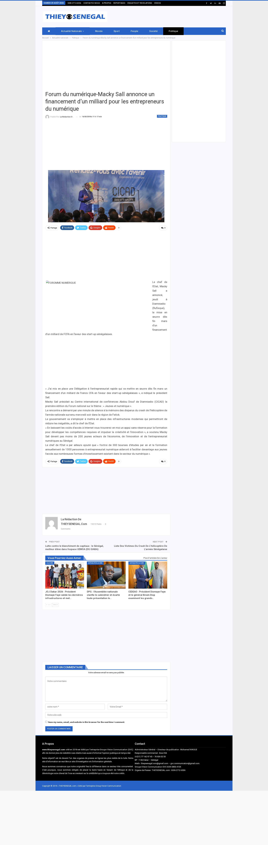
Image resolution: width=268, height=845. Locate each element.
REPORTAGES (119, 3)
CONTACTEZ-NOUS (91, 3)
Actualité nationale (71, 31)
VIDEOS (157, 3)
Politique (173, 31)
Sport (117, 31)
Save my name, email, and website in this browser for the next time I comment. (86, 722)
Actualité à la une (95, 563)
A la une (50, 563)
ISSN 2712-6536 (74, 3)
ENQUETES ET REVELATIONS (139, 3)
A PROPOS (106, 3)
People (134, 31)
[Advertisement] (169, 16)
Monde (99, 31)
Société (153, 31)
